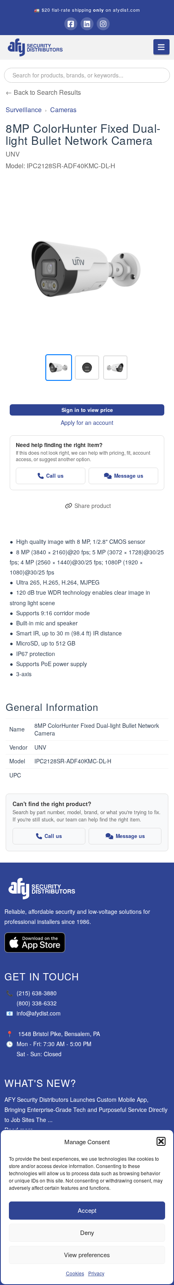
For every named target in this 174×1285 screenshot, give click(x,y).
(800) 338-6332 (37, 1003)
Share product (92, 505)
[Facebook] (70, 23)
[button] (161, 1141)
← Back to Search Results (43, 92)
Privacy (96, 1273)
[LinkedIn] (87, 23)
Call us (55, 475)
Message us (128, 475)
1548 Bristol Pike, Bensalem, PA (59, 1034)
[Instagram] (103, 23)
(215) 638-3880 (31, 993)
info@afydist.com (33, 1013)
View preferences (87, 1254)
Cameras (63, 109)
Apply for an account (87, 422)
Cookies (75, 1273)
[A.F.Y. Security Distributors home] (87, 888)
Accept (87, 1210)
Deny (87, 1232)
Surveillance (24, 109)
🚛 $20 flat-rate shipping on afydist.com (87, 9)
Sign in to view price (87, 410)
